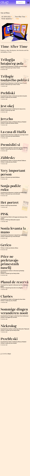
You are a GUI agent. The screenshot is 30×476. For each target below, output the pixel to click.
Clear (17, 19)
